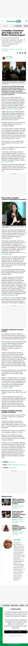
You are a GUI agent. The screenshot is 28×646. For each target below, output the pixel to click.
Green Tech (23, 465)
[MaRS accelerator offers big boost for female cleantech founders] (6, 502)
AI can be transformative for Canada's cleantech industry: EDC (18, 527)
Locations (18, 26)
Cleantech (11, 49)
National (20, 507)
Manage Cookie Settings (16, 635)
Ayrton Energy (6, 161)
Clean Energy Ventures (12, 108)
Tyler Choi (14, 519)
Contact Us (18, 644)
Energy (22, 605)
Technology (4, 49)
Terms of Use (10, 644)
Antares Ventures (9, 295)
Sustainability (15, 521)
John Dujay (9, 56)
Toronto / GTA (19, 49)
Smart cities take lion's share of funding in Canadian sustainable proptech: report (19, 514)
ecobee (9, 345)
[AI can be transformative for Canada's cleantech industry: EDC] (6, 528)
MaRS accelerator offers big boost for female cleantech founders (18, 502)
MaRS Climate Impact (9, 116)
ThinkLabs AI (5, 387)
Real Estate (20, 519)
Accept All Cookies (15, 631)
